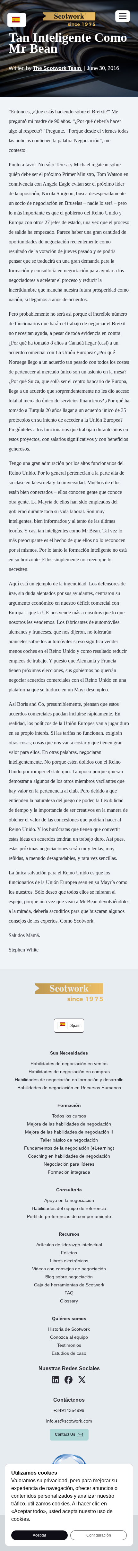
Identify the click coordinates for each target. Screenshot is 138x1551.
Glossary (69, 1300)
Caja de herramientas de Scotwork (69, 1284)
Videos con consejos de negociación (69, 1268)
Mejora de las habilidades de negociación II (69, 1132)
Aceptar (39, 1535)
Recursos (69, 1234)
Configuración (98, 1535)
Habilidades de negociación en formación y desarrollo (69, 1079)
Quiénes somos (69, 1318)
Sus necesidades (69, 1053)
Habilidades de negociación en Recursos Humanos (69, 1087)
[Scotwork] (69, 992)
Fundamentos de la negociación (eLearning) (69, 1148)
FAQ (69, 1292)
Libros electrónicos (69, 1260)
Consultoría (69, 1189)
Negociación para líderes (69, 1164)
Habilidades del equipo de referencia (69, 1208)
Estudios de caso (69, 1353)
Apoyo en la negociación (69, 1200)
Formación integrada (69, 1172)
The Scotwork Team (57, 68)
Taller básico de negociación (69, 1140)
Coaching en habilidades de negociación (69, 1156)
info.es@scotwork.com (69, 1421)
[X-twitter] (82, 1379)
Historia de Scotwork (69, 1329)
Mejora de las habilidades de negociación (69, 1123)
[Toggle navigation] (122, 16)
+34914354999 (69, 1410)
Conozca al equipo (69, 1337)
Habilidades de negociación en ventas (69, 1063)
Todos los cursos (69, 1115)
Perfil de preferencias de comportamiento (69, 1216)
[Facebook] (69, 1379)
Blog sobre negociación (69, 1276)
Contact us (65, 1434)
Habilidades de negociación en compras (69, 1071)
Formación (69, 1105)
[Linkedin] (55, 1379)
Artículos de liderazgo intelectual (69, 1244)
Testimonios (69, 1345)
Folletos (69, 1252)
